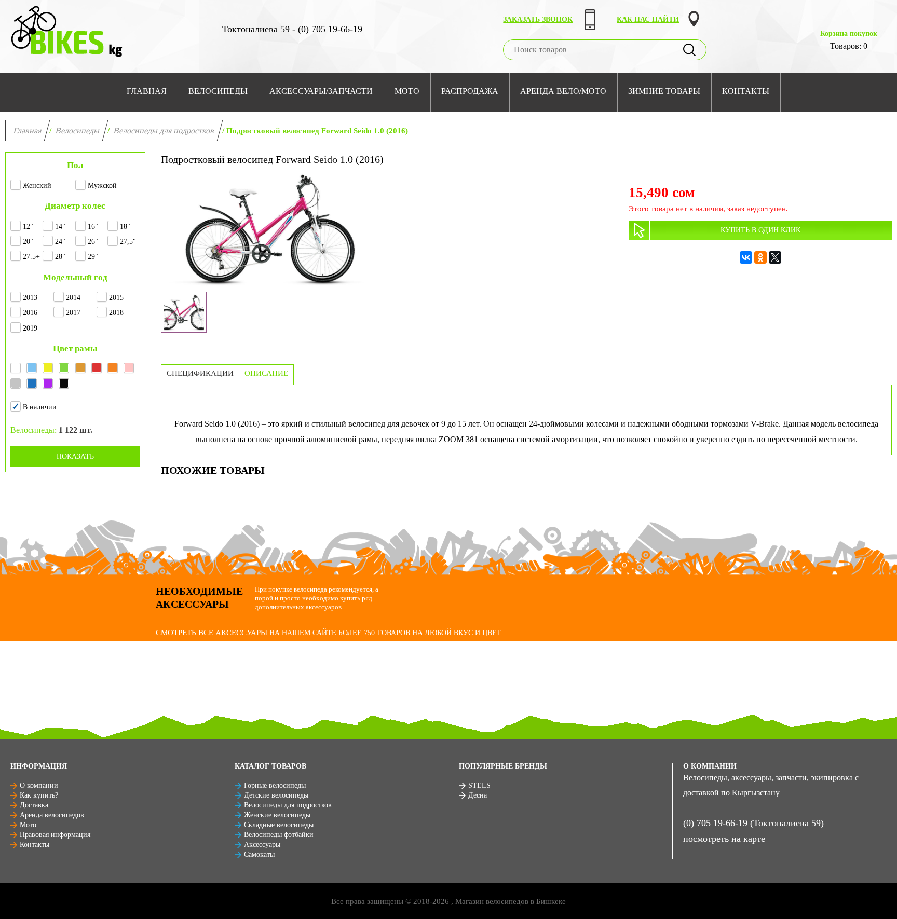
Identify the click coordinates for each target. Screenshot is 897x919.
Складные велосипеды (279, 825)
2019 (30, 328)
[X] (775, 257)
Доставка (34, 805)
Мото (28, 825)
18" (125, 226)
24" (60, 241)
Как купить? (39, 795)
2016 (30, 313)
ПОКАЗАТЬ (75, 456)
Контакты (34, 844)
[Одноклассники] (760, 257)
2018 (116, 313)
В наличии (40, 407)
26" (93, 241)
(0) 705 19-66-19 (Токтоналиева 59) (753, 823)
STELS (479, 785)
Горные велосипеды (275, 785)
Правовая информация (55, 835)
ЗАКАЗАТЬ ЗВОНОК (538, 19)
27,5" (128, 241)
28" (60, 256)
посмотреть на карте (724, 838)
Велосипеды (78, 130)
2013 (30, 297)
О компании (39, 785)
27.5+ (31, 256)
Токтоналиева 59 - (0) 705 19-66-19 (292, 29)
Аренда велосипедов (52, 815)
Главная (27, 130)
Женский (37, 185)
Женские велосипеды (277, 815)
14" (60, 226)
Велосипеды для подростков (164, 130)
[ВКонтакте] (746, 257)
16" (93, 226)
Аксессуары (262, 844)
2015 (116, 297)
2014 (73, 297)
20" (28, 241)
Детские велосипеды (276, 795)
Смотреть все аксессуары (211, 632)
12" (28, 226)
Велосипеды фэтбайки (279, 835)
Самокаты (259, 854)
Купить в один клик (760, 230)
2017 (73, 313)
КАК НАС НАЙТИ (648, 19)
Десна (477, 795)
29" (93, 256)
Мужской (102, 185)
